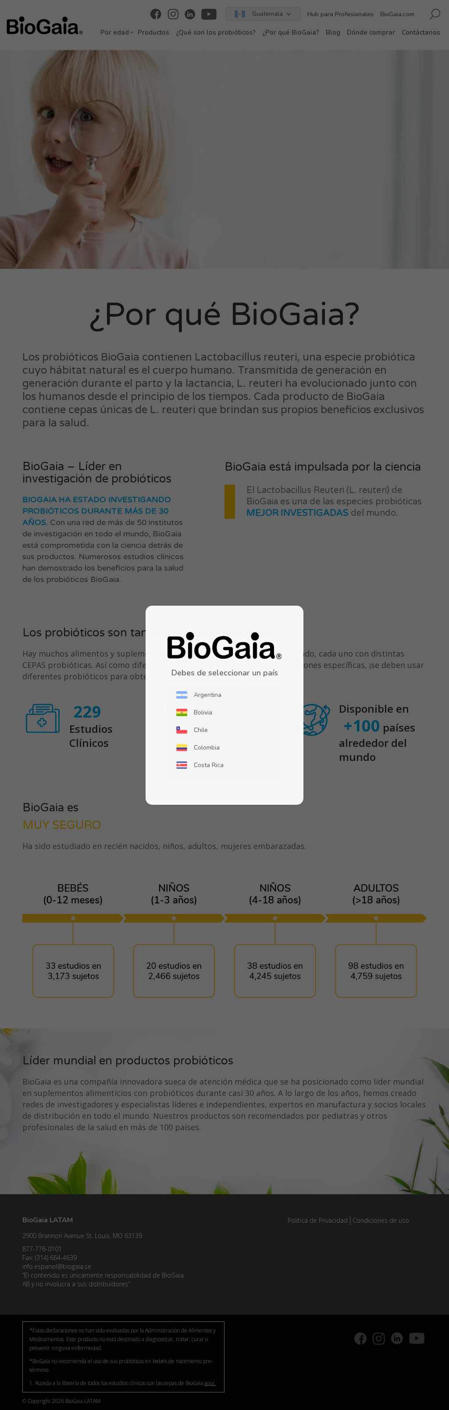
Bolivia (203, 712)
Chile (201, 730)
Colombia (207, 747)
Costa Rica (209, 765)
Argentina (207, 695)
